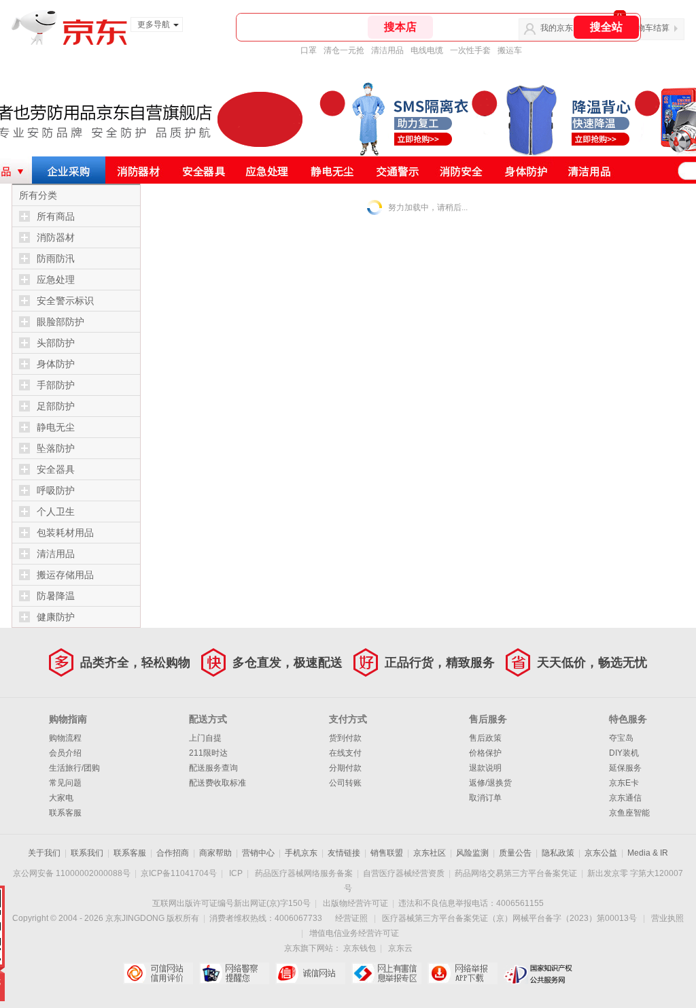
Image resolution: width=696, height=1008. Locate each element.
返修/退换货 (490, 783)
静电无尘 (56, 427)
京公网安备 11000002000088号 (71, 873)
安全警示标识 (65, 300)
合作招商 (172, 853)
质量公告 (515, 853)
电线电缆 (427, 50)
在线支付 (345, 753)
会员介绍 (65, 753)
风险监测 (472, 853)
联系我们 (87, 853)
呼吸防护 (56, 490)
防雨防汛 (56, 258)
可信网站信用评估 (158, 973)
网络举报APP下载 (463, 973)
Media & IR (647, 853)
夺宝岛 (621, 738)
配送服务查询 (213, 768)
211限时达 (208, 753)
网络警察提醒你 (234, 973)
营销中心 (258, 853)
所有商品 (56, 216)
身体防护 (56, 363)
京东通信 (625, 798)
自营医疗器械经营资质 (404, 873)
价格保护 (485, 753)
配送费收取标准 (217, 783)
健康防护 (56, 616)
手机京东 (301, 853)
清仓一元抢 (344, 50)
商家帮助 (215, 853)
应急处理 (56, 279)
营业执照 (667, 918)
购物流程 (65, 738)
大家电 (61, 798)
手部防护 (56, 385)
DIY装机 (624, 753)
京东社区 (429, 853)
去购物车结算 (645, 28)
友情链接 (344, 853)
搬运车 (510, 50)
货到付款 (345, 738)
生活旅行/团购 (74, 768)
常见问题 (65, 783)
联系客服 (65, 813)
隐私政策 (558, 853)
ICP (236, 873)
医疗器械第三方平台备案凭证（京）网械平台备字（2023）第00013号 (509, 918)
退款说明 (485, 768)
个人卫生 (56, 511)
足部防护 (56, 406)
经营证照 (351, 918)
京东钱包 (359, 948)
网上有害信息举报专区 (386, 973)
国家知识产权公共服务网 (539, 973)
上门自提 (205, 738)
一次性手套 (470, 50)
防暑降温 (56, 595)
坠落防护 (56, 448)
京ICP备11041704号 (179, 873)
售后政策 (485, 738)
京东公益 (601, 853)
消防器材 (56, 237)
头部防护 (56, 342)
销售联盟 (386, 853)
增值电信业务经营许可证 (354, 933)
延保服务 (625, 768)
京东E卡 (624, 783)
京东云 (400, 948)
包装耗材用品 (65, 532)
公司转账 (345, 783)
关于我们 (44, 853)
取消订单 (485, 798)
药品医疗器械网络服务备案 (304, 873)
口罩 (308, 50)
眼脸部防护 (60, 321)
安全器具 (56, 469)
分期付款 (345, 768)
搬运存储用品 (65, 574)
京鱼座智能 (629, 813)
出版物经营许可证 (355, 903)
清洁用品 (387, 50)
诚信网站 (310, 973)
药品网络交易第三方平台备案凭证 (516, 873)
